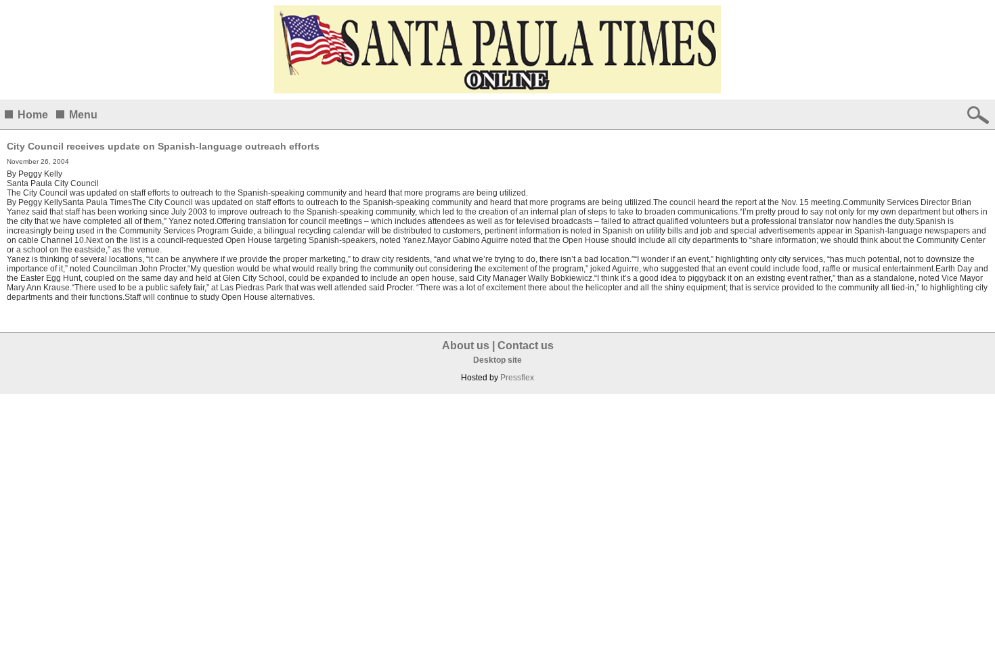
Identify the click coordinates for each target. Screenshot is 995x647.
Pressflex (517, 377)
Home (33, 114)
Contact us (526, 345)
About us (465, 345)
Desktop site (497, 360)
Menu (83, 114)
